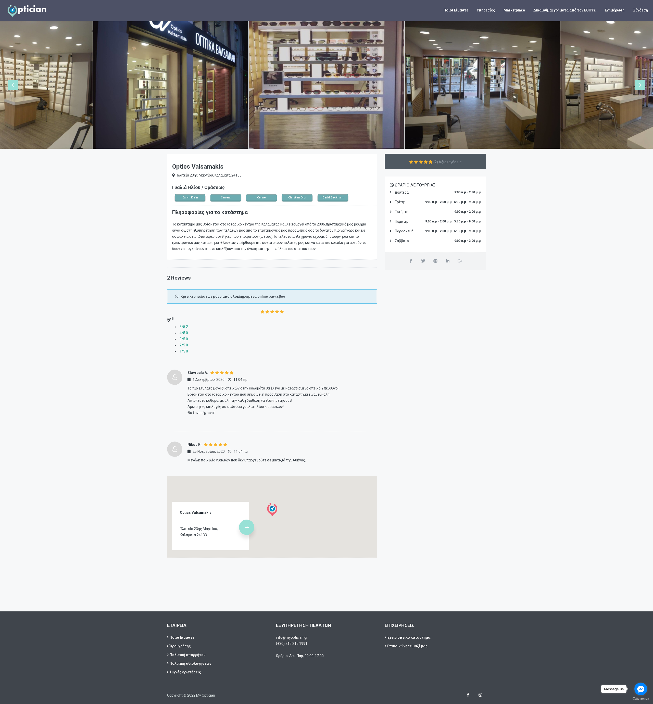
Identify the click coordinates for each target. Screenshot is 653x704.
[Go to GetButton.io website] (641, 698)
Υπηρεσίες (486, 10)
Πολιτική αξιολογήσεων (190, 663)
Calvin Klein (190, 197)
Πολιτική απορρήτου (188, 655)
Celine (261, 197)
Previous (13, 85)
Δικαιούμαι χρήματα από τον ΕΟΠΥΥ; (564, 10)
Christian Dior (297, 197)
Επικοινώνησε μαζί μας (407, 646)
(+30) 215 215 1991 (291, 644)
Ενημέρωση (614, 10)
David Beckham (333, 197)
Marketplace (514, 10)
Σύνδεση (640, 10)
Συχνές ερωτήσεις (185, 672)
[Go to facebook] (640, 689)
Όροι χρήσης (180, 646)
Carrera (226, 197)
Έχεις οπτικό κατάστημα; (409, 637)
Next (640, 85)
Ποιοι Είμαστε (456, 10)
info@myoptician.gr (292, 637)
